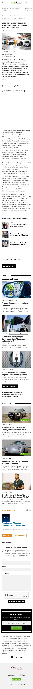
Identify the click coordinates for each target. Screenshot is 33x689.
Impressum (5, 684)
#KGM (10, 424)
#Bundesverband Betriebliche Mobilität (18, 334)
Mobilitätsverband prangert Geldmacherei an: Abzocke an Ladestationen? (13, 339)
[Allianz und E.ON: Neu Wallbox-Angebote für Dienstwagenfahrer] (16, 359)
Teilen (18, 86)
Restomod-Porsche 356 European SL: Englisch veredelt (15, 462)
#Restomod (11, 458)
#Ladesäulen (18, 392)
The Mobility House (18, 141)
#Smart (10, 492)
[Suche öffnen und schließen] (26, 2)
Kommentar (5, 573)
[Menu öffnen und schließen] (3, 2)
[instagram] (16, 657)
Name (3, 566)
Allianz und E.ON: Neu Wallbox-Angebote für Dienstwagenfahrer (14, 374)
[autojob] (27, 510)
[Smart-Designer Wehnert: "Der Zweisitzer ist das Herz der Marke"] (16, 481)
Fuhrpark (16, 15)
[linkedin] (21, 657)
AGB (11, 684)
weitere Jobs (6, 535)
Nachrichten (9, 15)
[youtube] (12, 657)
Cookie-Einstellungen (25, 684)
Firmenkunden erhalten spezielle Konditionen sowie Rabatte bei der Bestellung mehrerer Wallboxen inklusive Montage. (15, 379)
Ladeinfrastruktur (21, 131)
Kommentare (8, 86)
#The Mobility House (17, 394)
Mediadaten (12, 675)
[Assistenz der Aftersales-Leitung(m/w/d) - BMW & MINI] (6, 518)
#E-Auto (15, 396)
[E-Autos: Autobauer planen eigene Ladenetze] (16, 289)
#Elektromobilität (7, 396)
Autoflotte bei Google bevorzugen (13, 91)
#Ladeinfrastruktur (10, 279)
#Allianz (11, 369)
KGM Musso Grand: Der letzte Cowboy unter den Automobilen (14, 429)
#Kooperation (6, 394)
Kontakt (22, 675)
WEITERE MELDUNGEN (9, 386)
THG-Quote (21, 191)
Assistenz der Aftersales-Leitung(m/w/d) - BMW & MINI (13, 524)
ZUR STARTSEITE (8, 266)
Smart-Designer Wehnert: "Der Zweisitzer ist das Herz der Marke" (15, 496)
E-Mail (3, 560)
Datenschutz (16, 684)
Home (3, 15)
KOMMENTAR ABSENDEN (16, 601)
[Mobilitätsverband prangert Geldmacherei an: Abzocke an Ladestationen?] (16, 323)
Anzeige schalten (20, 535)
